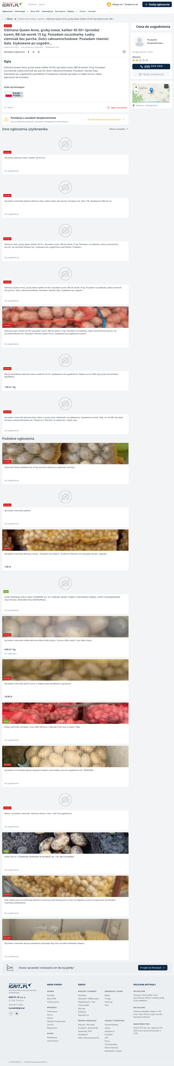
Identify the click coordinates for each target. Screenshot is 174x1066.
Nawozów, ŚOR (85, 1031)
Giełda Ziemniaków (27, 19)
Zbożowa (82, 995)
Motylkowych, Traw (86, 1002)
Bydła (107, 995)
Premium (32, 4)
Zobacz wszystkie (117, 129)
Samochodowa (111, 1024)
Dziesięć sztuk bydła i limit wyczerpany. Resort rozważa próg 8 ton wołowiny (148, 998)
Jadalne (41, 19)
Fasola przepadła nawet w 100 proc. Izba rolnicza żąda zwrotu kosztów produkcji (147, 1014)
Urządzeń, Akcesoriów (88, 1028)
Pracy (107, 1041)
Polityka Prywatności (56, 1021)
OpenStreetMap (154, 102)
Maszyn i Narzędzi (86, 1024)
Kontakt (92, 11)
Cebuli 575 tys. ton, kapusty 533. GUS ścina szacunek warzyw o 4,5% (148, 1030)
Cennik (50, 1024)
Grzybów (109, 1034)
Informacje (52, 1011)
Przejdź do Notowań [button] (150, 967)
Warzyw (81, 1008)
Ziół (106, 1037)
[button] (109, 4)
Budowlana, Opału (113, 1051)
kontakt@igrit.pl (17, 1008)
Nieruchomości (112, 1047)
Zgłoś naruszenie (119, 107)
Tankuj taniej (53, 1002)
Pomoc (83, 11)
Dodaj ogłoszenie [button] (159, 4)
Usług (107, 1028)
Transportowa (111, 1044)
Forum (42, 4)
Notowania (60, 11)
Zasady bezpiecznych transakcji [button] (104, 119)
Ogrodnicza (83, 1015)
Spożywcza (110, 1031)
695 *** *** (153, 66)
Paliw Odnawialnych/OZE (89, 1037)
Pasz (107, 1005)
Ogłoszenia (7, 11)
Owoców (82, 1011)
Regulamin (52, 1028)
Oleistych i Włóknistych (88, 998)
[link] (8, 19)
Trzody (108, 998)
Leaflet (143, 102)
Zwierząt (108, 1002)
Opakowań (83, 1034)
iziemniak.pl (47, 11)
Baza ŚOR (35, 11)
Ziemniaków (83, 1005)
